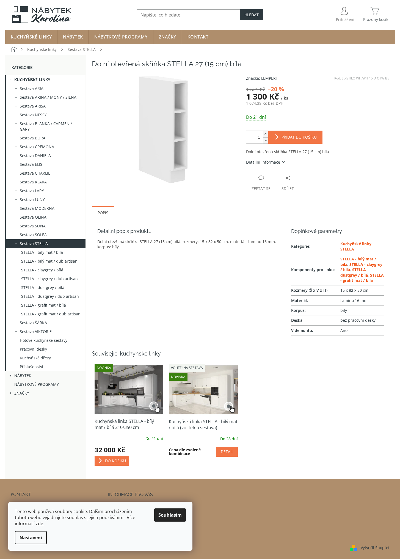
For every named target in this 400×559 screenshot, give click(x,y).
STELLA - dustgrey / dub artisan (50, 296)
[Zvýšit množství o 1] (265, 134)
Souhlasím (170, 515)
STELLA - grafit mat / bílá (43, 305)
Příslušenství (31, 366)
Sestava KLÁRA (33, 182)
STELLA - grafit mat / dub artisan (51, 313)
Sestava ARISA (33, 106)
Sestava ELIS (31, 164)
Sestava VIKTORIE (36, 331)
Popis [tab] (103, 212)
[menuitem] (31, 37)
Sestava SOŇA (33, 225)
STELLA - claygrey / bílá (42, 269)
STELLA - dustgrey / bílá (42, 287)
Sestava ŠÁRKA (33, 322)
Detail (227, 451)
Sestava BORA (32, 138)
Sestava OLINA (33, 217)
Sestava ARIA (31, 88)
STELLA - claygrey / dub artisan (49, 278)
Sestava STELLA (34, 243)
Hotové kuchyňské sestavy (43, 340)
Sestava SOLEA (33, 234)
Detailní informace (263, 162)
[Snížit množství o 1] (265, 140)
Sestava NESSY (33, 114)
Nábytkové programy (36, 384)
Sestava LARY (32, 190)
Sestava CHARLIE (35, 173)
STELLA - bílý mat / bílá (42, 252)
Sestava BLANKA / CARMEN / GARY (46, 126)
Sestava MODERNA (37, 208)
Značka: (262, 78)
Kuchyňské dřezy (35, 357)
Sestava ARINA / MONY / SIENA (48, 97)
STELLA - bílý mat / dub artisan (49, 261)
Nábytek (22, 375)
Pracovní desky (33, 349)
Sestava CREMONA (37, 146)
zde (39, 524)
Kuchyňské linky (32, 79)
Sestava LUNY (32, 199)
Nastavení (31, 538)
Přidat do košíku (299, 137)
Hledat (251, 14)
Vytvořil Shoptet (375, 547)
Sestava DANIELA (35, 155)
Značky (21, 393)
